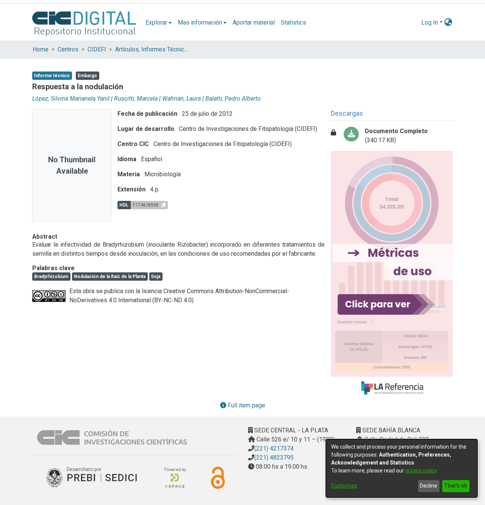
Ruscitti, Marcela (136, 98)
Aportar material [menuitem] (254, 22)
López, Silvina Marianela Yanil (71, 98)
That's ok (455, 486)
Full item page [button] (245, 405)
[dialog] (401, 468)
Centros (68, 49)
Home (40, 49)
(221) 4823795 (274, 457)
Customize (344, 486)
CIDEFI (97, 49)
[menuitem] (158, 22)
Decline (428, 486)
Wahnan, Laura (181, 98)
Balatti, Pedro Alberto (233, 98)
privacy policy (420, 471)
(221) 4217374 (274, 448)
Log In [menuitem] (429, 22)
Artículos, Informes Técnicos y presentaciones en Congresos (153, 49)
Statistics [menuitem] (293, 22)
